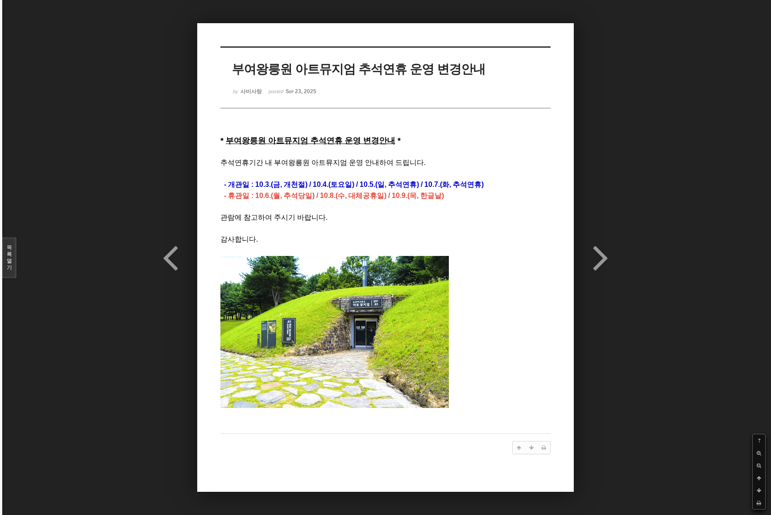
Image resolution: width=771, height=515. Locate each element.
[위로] (759, 478)
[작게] (759, 465)
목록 (9, 257)
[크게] (759, 453)
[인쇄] (759, 503)
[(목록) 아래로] (759, 490)
